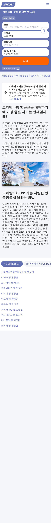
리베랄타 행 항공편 (10, 320)
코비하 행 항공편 (9, 325)
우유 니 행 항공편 (10, 304)
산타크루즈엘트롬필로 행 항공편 (17, 272)
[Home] (8, 4)
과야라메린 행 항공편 (12, 309)
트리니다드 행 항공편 (12, 288)
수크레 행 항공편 (9, 298)
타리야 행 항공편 (9, 293)
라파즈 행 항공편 (9, 277)
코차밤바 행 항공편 (10, 282)
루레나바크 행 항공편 (12, 315)
